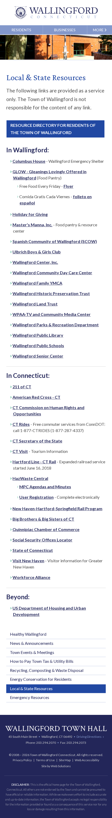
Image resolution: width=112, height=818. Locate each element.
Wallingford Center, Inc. (35, 262)
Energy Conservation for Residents (41, 679)
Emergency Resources (29, 697)
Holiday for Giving (30, 214)
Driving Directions (89, 736)
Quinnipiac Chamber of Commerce (46, 529)
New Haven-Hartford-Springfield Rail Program (57, 508)
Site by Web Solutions (56, 766)
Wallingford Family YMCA (37, 282)
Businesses (65, 30)
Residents (21, 30)
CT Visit (20, 451)
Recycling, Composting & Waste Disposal (46, 670)
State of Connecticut (33, 550)
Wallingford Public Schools (38, 345)
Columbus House (29, 161)
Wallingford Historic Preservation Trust (51, 293)
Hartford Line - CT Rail (34, 461)
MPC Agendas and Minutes (45, 486)
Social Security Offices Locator (42, 539)
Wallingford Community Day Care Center (52, 272)
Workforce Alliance (31, 577)
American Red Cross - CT (36, 397)
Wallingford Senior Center (38, 355)
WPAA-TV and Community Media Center (52, 314)
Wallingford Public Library (38, 335)
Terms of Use (45, 760)
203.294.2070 (46, 743)
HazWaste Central (30, 478)
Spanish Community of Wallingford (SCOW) (55, 241)
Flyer (68, 186)
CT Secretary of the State (37, 440)
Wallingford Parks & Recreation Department (56, 324)
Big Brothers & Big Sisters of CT (43, 518)
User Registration (36, 497)
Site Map (65, 760)
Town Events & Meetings (32, 652)
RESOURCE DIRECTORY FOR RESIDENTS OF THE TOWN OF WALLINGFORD (53, 129)
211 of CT (22, 386)
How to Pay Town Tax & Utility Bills (41, 661)
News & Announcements (31, 643)
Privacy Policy (22, 760)
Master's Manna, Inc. (32, 224)
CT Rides (21, 424)
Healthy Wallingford (28, 634)
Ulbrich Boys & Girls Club (37, 251)
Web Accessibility (87, 760)
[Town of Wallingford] (56, 12)
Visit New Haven (28, 560)
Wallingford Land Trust (35, 303)
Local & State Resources (31, 688)
